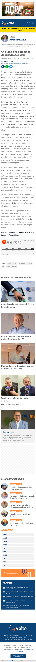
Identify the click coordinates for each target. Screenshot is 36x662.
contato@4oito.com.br (25, 639)
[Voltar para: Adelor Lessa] (18, 419)
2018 (4, 562)
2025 (5, 538)
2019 (4, 558)
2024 (5, 541)
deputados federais (25, 263)
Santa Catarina (11, 267)
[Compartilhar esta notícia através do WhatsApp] (7, 66)
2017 (4, 565)
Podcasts (7, 583)
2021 (4, 552)
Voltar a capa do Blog (11, 404)
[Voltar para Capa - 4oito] (11, 23)
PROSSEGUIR (18, 656)
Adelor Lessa (8, 61)
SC (3, 267)
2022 (5, 548)
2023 (5, 545)
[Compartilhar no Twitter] (11, 66)
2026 (5, 535)
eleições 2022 (11, 263)
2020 (5, 555)
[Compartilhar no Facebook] (3, 66)
